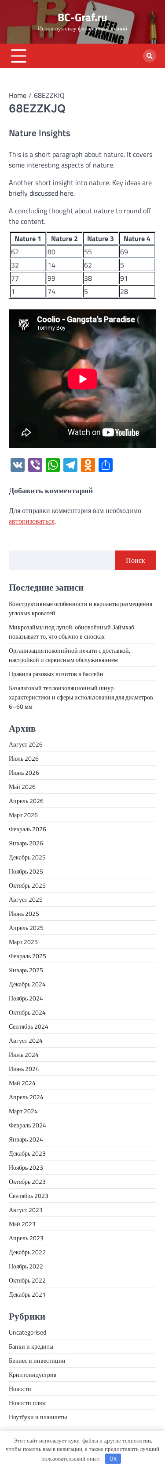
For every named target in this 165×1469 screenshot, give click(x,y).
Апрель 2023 (26, 1237)
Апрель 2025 (26, 927)
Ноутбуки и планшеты (38, 1416)
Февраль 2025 (27, 955)
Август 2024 (26, 1040)
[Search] (149, 56)
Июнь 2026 (24, 772)
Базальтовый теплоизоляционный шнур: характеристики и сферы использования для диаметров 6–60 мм (81, 697)
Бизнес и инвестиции (37, 1360)
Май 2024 (22, 1082)
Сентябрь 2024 (28, 1026)
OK (113, 1458)
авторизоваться (32, 521)
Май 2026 (22, 786)
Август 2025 (26, 899)
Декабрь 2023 (27, 1153)
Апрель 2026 (26, 800)
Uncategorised (27, 1332)
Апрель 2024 (26, 1096)
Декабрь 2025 (27, 857)
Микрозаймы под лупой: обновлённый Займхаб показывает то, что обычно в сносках (71, 631)
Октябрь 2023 (27, 1181)
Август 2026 (26, 744)
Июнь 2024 (24, 1068)
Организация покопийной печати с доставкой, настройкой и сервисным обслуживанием (69, 655)
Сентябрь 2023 (28, 1195)
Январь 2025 (26, 969)
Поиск (135, 560)
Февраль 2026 (27, 828)
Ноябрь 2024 (26, 998)
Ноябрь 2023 (26, 1167)
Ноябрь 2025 (26, 871)
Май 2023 (22, 1223)
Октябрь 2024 (27, 1012)
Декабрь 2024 (27, 984)
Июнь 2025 (24, 913)
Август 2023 (26, 1209)
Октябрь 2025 (27, 885)
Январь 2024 (26, 1139)
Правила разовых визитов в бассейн (56, 673)
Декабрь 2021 (27, 1294)
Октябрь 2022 (27, 1280)
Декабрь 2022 (27, 1252)
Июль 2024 (24, 1054)
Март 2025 (23, 941)
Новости (20, 1388)
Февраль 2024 (27, 1125)
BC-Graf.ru (82, 17)
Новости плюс (27, 1402)
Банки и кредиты (31, 1346)
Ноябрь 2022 (26, 1266)
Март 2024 (23, 1111)
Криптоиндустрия (32, 1374)
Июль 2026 (24, 758)
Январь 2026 (26, 843)
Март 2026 (23, 814)
